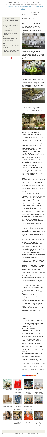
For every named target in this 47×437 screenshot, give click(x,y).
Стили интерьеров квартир (37, 363)
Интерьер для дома (13, 6)
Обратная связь (30, 431)
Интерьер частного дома (37, 369)
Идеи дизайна (39, 6)
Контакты (16, 431)
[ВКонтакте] (24, 375)
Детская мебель (26, 366)
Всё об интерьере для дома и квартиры (23, 2)
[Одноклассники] (33, 375)
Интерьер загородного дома (39, 367)
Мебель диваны (30, 369)
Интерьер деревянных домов (28, 364)
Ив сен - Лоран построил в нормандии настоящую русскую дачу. (10, 42)
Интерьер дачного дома (33, 366)
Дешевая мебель (36, 364)
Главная (5, 6)
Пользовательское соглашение (23, 431)
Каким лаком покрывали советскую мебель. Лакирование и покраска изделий (11, 25)
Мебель (23, 9)
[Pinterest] (28, 375)
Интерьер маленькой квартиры (30, 367)
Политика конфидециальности (19, 433)
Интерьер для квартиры (27, 6)
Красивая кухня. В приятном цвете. (11, 45)
